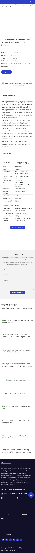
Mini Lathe (26, 308)
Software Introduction (17, 227)
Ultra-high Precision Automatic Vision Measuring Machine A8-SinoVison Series (17, 365)
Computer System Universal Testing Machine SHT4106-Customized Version (16, 451)
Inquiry (7, 72)
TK (8, 514)
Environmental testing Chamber (11, 308)
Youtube (24, 514)
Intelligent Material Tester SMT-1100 (15, 393)
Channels (8, 534)
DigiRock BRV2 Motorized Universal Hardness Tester (15, 421)
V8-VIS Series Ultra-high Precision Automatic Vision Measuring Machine (16, 335)
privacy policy (11, 550)
